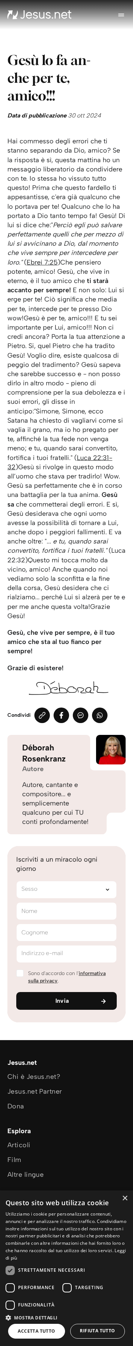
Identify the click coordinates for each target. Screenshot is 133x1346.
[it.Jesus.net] (39, 15)
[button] (66, 1317)
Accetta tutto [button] (36, 1331)
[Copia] (42, 715)
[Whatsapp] (100, 715)
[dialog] (66, 1268)
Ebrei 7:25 (42, 262)
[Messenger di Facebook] (80, 715)
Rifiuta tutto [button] (97, 1331)
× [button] (124, 1198)
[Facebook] (61, 715)
